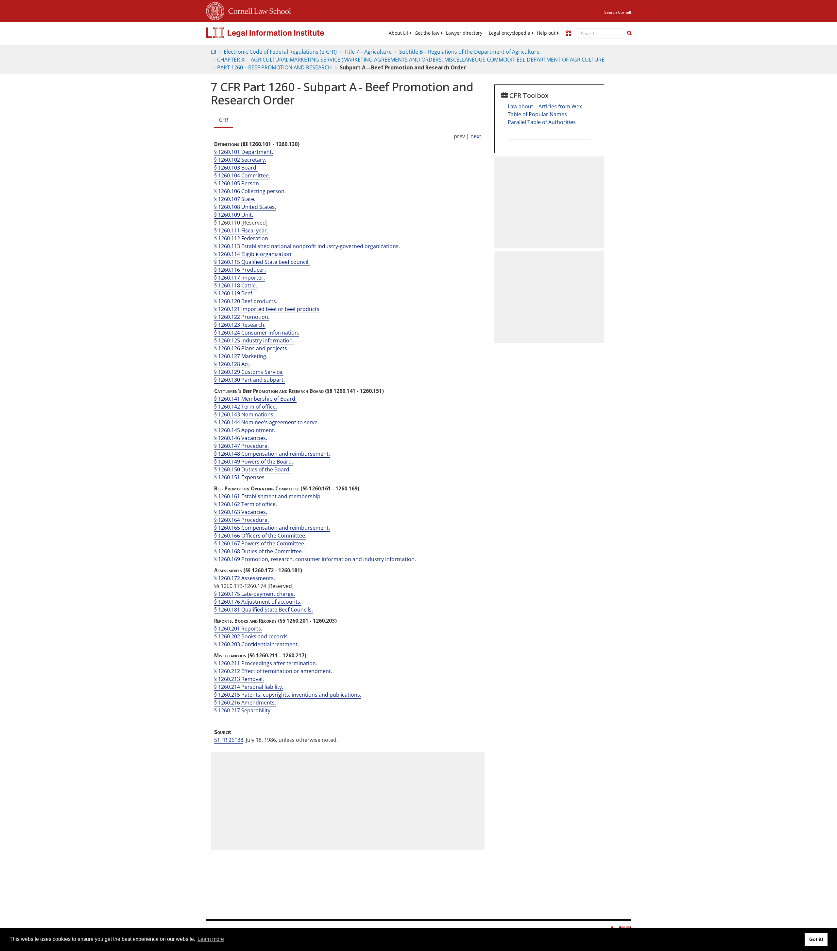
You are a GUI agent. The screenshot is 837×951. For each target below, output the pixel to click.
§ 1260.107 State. (234, 199)
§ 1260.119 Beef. (233, 293)
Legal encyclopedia (509, 33)
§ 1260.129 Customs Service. (248, 371)
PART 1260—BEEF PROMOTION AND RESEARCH (274, 67)
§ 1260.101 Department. (243, 151)
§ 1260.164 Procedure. (241, 519)
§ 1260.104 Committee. (242, 175)
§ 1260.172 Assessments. (244, 578)
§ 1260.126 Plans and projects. (251, 348)
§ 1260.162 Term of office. (245, 504)
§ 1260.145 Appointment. (244, 430)
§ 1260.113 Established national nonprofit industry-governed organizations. (307, 246)
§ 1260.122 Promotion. (241, 316)
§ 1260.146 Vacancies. (240, 438)
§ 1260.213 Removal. (239, 679)
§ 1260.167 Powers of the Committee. (259, 543)
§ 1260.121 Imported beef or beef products (266, 309)
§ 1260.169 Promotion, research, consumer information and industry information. (315, 559)
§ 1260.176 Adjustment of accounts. (257, 601)
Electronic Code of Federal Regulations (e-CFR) (280, 51)
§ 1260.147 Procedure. (241, 445)
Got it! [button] (816, 939)
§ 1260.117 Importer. (239, 277)
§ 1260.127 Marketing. (240, 356)
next (475, 136)
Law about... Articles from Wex (545, 106)
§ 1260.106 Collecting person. (250, 191)
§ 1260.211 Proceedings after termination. (265, 663)
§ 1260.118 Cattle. (235, 285)
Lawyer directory (464, 33)
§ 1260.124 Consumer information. (256, 332)
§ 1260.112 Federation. (241, 238)
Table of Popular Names (537, 114)
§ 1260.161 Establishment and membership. (268, 496)
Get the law (427, 33)
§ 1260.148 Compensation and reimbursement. (272, 453)
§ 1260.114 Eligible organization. (253, 254)
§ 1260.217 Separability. (243, 710)
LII (213, 51)
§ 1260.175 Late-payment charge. (254, 593)
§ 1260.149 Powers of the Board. (253, 461)
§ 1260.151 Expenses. (240, 477)
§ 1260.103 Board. (236, 167)
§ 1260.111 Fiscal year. (241, 230)
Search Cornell (617, 12)
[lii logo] (279, 33)
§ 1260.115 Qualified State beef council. (262, 261)
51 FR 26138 (228, 739)
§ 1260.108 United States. (245, 206)
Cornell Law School (257, 10)
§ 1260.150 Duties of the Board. (252, 469)
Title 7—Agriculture (368, 51)
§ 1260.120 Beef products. (245, 301)
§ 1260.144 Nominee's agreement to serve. (266, 422)
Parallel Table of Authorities (542, 122)
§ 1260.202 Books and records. (251, 636)
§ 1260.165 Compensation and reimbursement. (272, 527)
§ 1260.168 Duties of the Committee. (258, 551)
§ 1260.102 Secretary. (240, 159)
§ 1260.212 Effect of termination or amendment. (273, 671)
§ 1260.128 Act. (232, 364)
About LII (398, 33)
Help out (546, 33)
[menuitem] (398, 33)
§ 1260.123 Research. (239, 324)
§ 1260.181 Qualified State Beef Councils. (263, 609)
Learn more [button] (210, 939)
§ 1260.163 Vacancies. (240, 512)
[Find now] (629, 33)
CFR (223, 119)
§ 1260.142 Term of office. (245, 406)
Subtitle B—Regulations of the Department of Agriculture (469, 51)
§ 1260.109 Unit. (233, 214)
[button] (629, 33)
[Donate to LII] (568, 33)
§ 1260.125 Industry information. (254, 340)
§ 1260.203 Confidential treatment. (256, 644)
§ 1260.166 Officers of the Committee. (260, 535)
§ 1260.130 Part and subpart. (249, 379)
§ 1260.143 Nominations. (244, 414)
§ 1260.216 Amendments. (245, 702)
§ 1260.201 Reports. (238, 628)
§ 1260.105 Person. (237, 183)
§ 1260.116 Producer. (240, 269)
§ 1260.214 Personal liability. (248, 686)
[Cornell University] (215, 10)
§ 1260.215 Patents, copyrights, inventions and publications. (287, 694)
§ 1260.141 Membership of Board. (255, 398)
